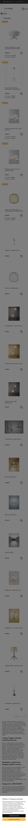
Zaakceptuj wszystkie (14, 819)
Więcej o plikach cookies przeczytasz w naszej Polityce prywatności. (13, 811)
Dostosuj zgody (14, 815)
